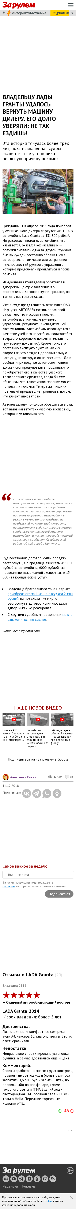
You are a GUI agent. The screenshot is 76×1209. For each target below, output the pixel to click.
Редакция (10, 1186)
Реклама (28, 1186)
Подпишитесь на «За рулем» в (38, 759)
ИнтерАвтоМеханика (29, 12)
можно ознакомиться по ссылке (40, 617)
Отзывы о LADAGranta (32, 974)
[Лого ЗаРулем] (19, 5)
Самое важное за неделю (25, 866)
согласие (9, 886)
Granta (20, 1011)
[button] (72, 1197)
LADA (8, 1011)
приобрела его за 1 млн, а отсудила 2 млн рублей (40, 596)
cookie (47, 1201)
